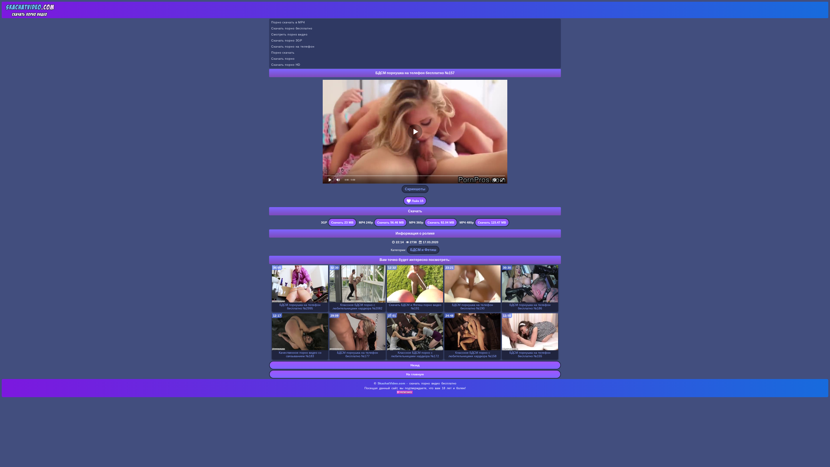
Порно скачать (282, 52)
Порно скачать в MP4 (288, 22)
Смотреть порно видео (289, 34)
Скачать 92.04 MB (441, 222)
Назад (415, 365)
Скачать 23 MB (342, 222)
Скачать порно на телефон (292, 46)
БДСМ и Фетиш (423, 250)
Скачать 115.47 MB (492, 222)
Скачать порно (283, 58)
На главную (415, 374)
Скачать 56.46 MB (390, 222)
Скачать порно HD (285, 64)
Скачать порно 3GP (286, 40)
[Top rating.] (405, 393)
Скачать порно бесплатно (291, 28)
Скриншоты (415, 189)
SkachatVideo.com (391, 383)
